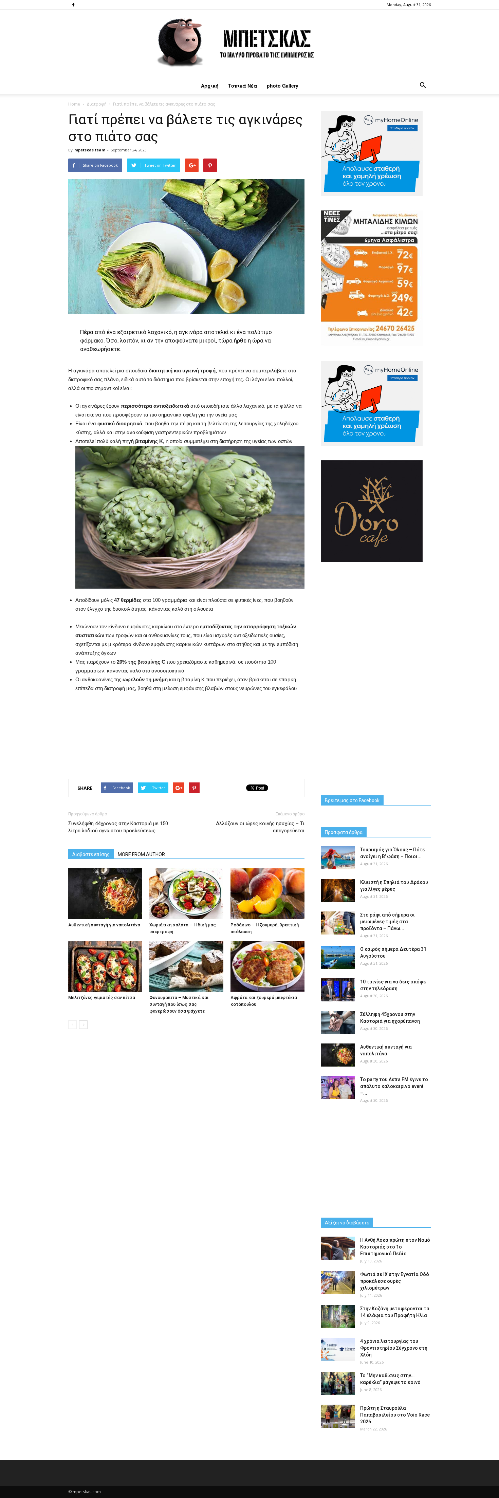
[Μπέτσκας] (249, 43)
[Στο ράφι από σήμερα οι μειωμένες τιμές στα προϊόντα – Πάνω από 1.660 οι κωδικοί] (338, 923)
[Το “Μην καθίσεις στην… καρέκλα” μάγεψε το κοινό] (338, 1383)
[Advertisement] (186, 734)
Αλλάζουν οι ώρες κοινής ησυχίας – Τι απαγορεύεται (260, 827)
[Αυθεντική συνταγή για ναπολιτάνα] (105, 893)
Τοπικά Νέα (242, 85)
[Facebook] (73, 5)
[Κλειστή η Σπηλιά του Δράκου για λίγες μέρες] (338, 890)
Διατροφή (97, 104)
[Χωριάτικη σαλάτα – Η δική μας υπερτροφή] (186, 893)
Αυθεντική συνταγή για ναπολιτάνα (104, 924)
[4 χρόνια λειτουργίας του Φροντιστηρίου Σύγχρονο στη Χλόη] (338, 1349)
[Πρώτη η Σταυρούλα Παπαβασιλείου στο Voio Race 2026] (338, 1416)
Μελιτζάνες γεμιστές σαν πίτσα (101, 997)
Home (74, 104)
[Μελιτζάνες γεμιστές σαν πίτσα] (105, 966)
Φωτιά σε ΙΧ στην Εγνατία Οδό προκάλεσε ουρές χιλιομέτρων (394, 1281)
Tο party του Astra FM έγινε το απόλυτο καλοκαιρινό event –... (394, 1086)
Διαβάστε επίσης (91, 854)
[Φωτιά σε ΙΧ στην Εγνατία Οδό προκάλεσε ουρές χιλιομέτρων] (338, 1282)
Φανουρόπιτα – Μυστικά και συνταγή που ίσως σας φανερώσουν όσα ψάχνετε (178, 1004)
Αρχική (210, 85)
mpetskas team (89, 149)
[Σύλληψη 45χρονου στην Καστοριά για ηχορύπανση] (338, 1022)
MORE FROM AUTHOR (141, 854)
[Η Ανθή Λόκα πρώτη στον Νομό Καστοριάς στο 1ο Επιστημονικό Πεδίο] (338, 1248)
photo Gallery (282, 85)
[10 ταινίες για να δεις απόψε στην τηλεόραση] (338, 990)
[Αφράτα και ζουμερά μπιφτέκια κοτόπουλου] (267, 966)
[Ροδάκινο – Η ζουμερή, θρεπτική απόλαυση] (267, 893)
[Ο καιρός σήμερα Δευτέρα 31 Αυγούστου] (338, 957)
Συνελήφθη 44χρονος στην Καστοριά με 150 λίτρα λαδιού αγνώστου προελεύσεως (118, 827)
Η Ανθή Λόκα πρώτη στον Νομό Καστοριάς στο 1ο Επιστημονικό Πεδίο (395, 1246)
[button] (422, 85)
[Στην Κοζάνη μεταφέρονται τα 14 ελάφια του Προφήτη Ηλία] (338, 1317)
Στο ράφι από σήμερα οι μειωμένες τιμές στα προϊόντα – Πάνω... (387, 921)
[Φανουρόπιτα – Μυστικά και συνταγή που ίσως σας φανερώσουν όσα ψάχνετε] (186, 966)
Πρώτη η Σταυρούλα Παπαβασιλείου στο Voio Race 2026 (395, 1414)
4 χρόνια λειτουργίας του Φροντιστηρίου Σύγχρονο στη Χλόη (393, 1347)
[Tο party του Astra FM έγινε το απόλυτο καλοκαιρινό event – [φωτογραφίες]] (338, 1087)
